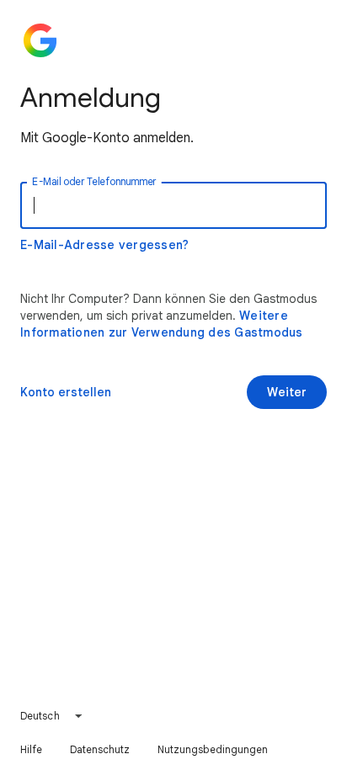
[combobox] (52, 716)
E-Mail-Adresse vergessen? (104, 244)
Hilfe (31, 749)
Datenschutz (100, 749)
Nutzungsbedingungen (213, 749)
